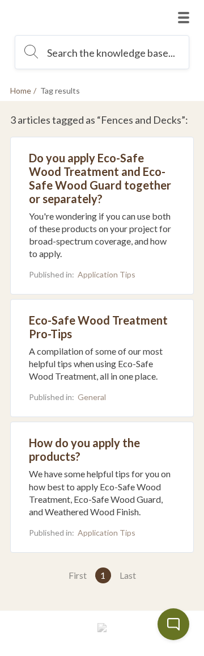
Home (20, 90)
